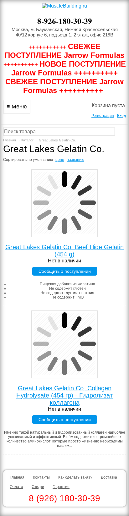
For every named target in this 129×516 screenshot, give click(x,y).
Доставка (109, 477)
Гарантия (61, 487)
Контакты (41, 477)
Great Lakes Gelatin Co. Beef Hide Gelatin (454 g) (64, 251)
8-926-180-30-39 (64, 21)
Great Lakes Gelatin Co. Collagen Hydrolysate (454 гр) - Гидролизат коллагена (64, 395)
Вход (121, 115)
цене (59, 159)
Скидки (38, 487)
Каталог (27, 140)
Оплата (16, 487)
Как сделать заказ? (75, 477)
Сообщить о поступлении (65, 271)
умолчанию (43, 159)
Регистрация (102, 115)
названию (75, 159)
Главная (9, 140)
